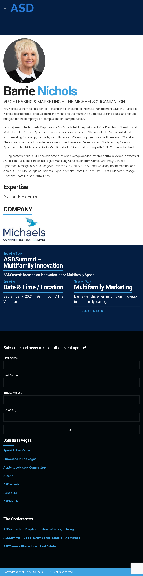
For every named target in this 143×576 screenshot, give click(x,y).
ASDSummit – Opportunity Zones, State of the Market (41, 537)
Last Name (10, 375)
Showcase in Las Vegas (19, 459)
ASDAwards (11, 484)
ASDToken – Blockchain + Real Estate (29, 546)
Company (9, 410)
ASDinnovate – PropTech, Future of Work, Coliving (38, 529)
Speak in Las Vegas (17, 450)
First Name (10, 358)
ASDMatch (10, 501)
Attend (8, 476)
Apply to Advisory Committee (24, 467)
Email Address (12, 392)
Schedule (10, 493)
